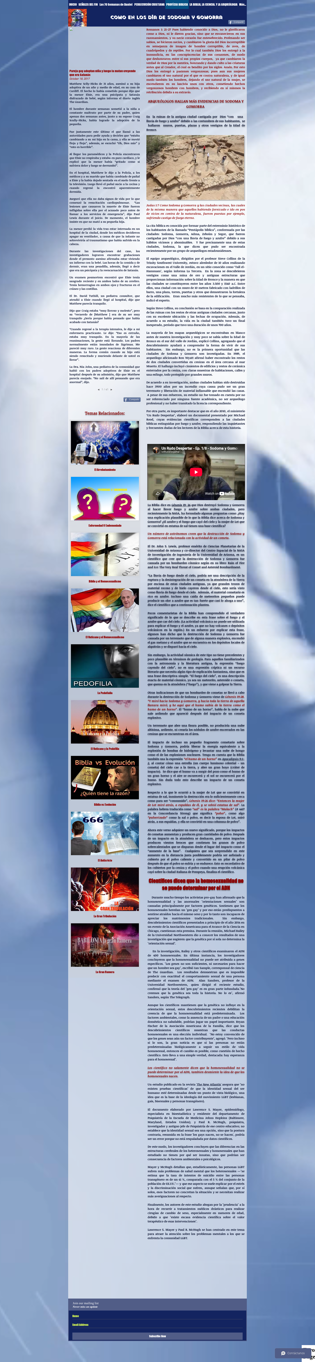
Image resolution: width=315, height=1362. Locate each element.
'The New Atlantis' (208, 1084)
